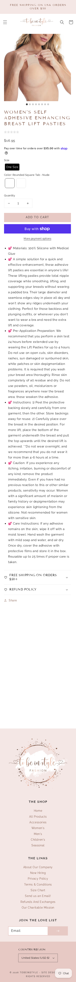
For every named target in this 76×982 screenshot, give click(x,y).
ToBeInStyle (29, 972)
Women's (38, 828)
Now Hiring (38, 873)
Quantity (9, 195)
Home (38, 810)
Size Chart (38, 890)
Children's (38, 839)
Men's (38, 834)
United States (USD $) (35, 957)
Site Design (50, 972)
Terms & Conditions (38, 884)
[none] (12, 167)
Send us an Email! (38, 896)
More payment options (37, 238)
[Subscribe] (58, 931)
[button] (5, 22)
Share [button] (13, 600)
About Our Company (38, 867)
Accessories (38, 822)
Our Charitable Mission (38, 907)
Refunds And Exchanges (38, 901)
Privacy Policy (38, 878)
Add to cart (37, 217)
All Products (38, 816)
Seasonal (38, 845)
